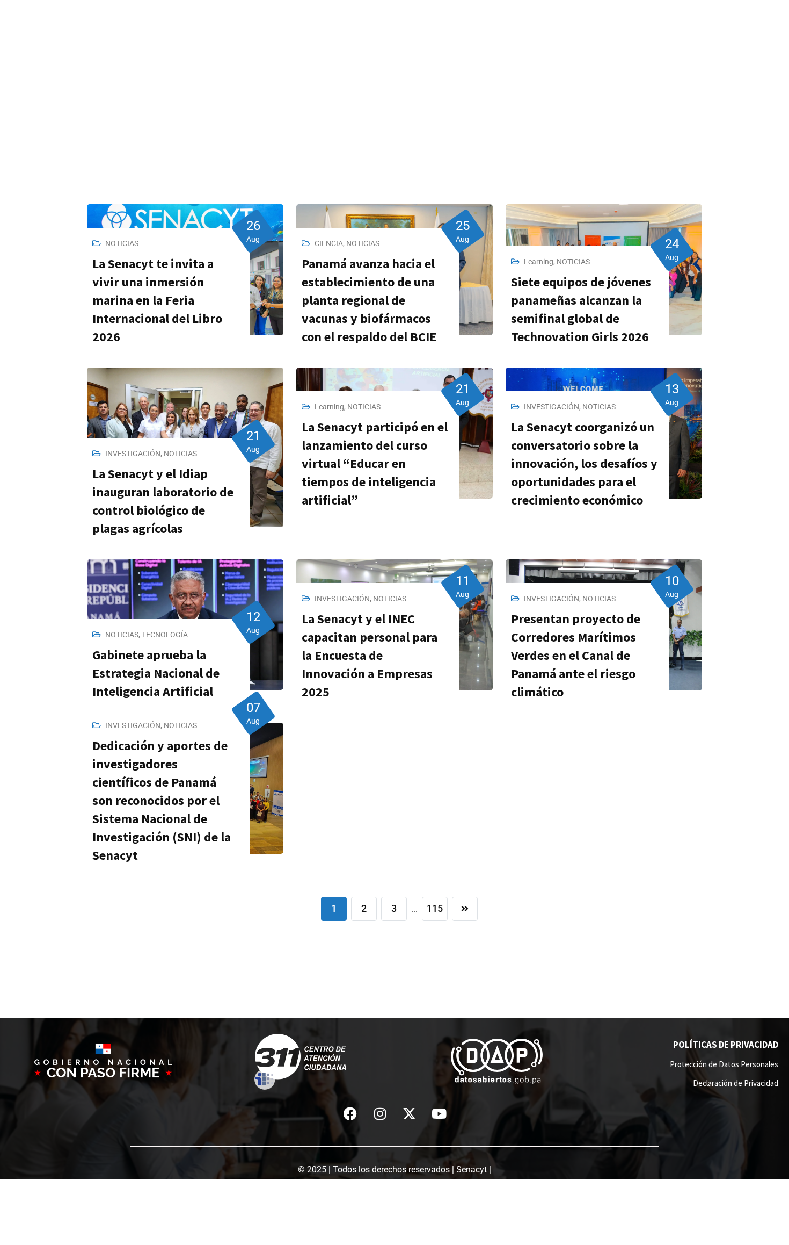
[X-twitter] (409, 1113)
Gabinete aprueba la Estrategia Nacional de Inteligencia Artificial (156, 673)
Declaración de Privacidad (735, 1083)
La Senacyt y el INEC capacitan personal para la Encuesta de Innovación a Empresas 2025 (369, 655)
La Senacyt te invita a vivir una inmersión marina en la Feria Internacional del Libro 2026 (157, 300)
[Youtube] (439, 1113)
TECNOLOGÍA (165, 634)
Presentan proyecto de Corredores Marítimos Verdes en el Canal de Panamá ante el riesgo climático (575, 655)
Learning (538, 261)
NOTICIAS (121, 243)
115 (435, 908)
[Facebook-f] (350, 1113)
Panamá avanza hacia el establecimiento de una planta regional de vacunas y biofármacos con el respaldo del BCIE (369, 300)
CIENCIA (329, 243)
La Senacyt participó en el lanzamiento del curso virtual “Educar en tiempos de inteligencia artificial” (375, 463)
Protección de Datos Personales (724, 1064)
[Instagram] (380, 1113)
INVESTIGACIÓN (132, 453)
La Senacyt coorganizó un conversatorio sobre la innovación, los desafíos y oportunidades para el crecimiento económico (584, 463)
